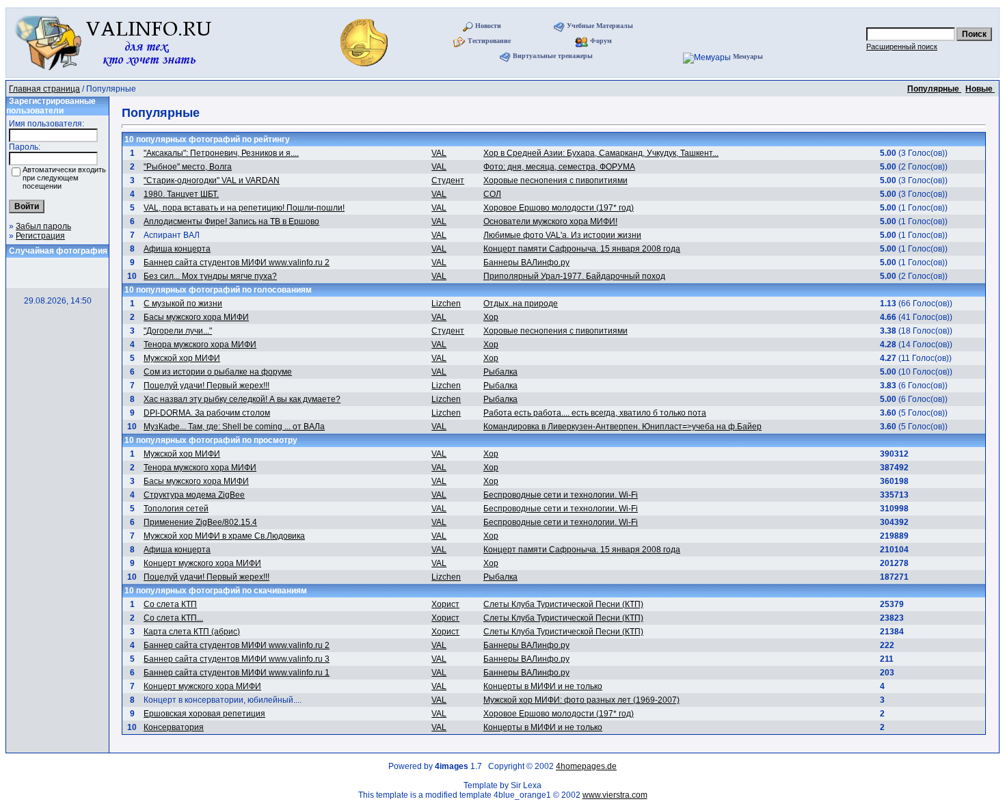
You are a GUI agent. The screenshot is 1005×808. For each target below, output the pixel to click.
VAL (438, 153)
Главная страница (44, 89)
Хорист (445, 604)
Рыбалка (500, 372)
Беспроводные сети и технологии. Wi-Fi (560, 495)
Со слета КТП (170, 604)
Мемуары (748, 56)
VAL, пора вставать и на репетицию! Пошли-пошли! (244, 208)
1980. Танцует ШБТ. (181, 194)
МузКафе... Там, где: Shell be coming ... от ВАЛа (234, 426)
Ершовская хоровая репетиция (204, 713)
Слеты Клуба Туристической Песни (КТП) (563, 604)
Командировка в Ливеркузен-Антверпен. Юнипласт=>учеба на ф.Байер (622, 426)
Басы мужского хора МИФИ (196, 317)
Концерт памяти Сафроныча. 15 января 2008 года (581, 249)
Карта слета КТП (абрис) (192, 631)
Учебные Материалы (600, 25)
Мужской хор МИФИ (182, 358)
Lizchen (446, 303)
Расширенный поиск (901, 46)
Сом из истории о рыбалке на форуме (218, 372)
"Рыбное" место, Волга (188, 167)
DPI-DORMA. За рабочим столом (207, 413)
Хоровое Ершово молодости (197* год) (558, 208)
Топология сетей (176, 508)
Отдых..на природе (520, 303)
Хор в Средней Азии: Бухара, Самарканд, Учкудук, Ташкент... (601, 153)
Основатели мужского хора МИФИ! (550, 221)
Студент (447, 180)
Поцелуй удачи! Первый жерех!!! (206, 385)
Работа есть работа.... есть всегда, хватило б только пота (594, 413)
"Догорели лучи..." (178, 331)
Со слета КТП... (173, 618)
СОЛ (492, 194)
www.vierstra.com (614, 795)
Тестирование (489, 40)
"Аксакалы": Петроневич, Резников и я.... (221, 153)
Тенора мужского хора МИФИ (200, 344)
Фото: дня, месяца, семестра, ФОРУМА (559, 167)
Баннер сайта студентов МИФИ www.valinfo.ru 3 (237, 659)
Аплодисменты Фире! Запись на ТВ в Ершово (231, 221)
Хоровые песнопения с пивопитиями (555, 180)
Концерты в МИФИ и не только (542, 686)
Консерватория (174, 727)
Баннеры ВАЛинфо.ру (526, 262)
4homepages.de (586, 766)
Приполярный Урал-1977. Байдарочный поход (574, 276)
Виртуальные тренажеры (553, 55)
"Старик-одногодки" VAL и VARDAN (212, 180)
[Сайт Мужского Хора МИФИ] (365, 70)
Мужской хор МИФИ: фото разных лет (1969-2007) (581, 700)
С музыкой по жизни (183, 303)
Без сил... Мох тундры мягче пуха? (210, 276)
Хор (490, 317)
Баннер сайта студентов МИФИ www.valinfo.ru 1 (237, 672)
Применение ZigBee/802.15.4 (200, 522)
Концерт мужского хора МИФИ (202, 563)
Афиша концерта (177, 249)
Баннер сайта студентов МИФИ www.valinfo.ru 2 (237, 262)
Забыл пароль (43, 226)
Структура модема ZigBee (194, 495)
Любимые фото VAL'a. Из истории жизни (562, 235)
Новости (488, 25)
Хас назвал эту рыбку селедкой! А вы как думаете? (242, 399)
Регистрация (40, 236)
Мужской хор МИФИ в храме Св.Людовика (224, 536)
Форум (601, 40)
